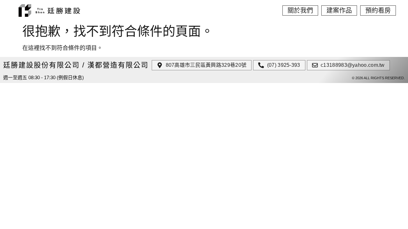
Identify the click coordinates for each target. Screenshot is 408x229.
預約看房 (378, 10)
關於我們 (300, 10)
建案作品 (339, 10)
